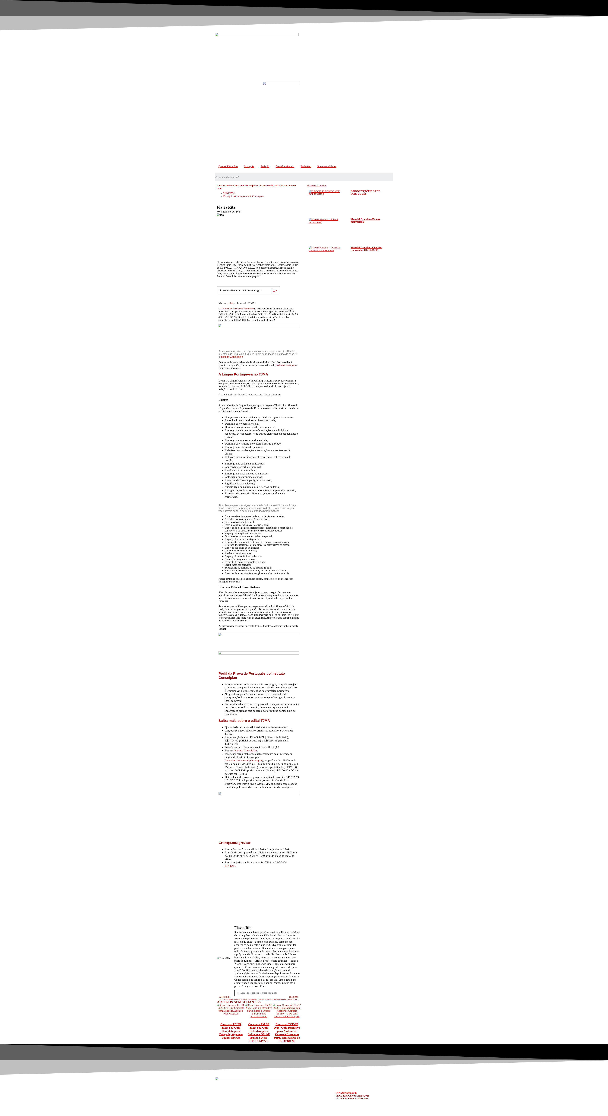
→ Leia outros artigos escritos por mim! (257, 993)
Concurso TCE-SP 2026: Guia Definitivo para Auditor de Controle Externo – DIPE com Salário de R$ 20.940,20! (287, 1033)
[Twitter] (305, 1095)
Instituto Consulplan (232, 357)
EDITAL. (230, 865)
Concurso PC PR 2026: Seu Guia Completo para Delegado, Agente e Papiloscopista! (231, 1031)
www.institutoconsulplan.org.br (244, 760)
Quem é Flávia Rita (228, 166)
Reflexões (306, 166)
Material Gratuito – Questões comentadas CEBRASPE (366, 248)
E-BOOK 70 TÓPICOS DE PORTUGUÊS (365, 192)
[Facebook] (279, 1095)
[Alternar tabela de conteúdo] (273, 290)
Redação (265, 166)
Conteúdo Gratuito (285, 166)
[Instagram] (297, 1095)
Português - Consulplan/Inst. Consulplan (243, 196)
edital (230, 303)
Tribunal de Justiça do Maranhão (237, 308)
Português (249, 166)
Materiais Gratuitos (316, 185)
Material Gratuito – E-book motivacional (365, 220)
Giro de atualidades (326, 166)
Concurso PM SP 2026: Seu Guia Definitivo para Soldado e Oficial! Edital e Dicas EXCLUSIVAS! (259, 1033)
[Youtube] (288, 1095)
